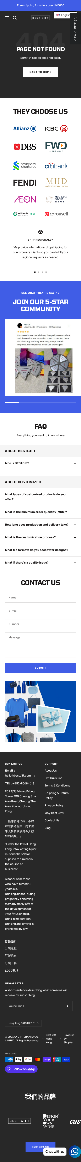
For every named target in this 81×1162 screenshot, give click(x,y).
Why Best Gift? (54, 813)
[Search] (15, 18)
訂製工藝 (11, 963)
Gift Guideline (53, 778)
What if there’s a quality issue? (27, 562)
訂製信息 (11, 956)
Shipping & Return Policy (57, 795)
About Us (51, 770)
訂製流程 (11, 948)
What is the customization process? (30, 537)
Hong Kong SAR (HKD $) (21, 1023)
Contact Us (52, 820)
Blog (47, 828)
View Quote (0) (75, 28)
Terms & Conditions (57, 785)
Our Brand (40, 1147)
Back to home (40, 72)
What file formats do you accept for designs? (36, 550)
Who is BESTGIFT (17, 463)
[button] (65, 15)
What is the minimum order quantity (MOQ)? (36, 512)
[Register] (66, 1006)
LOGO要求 (11, 970)
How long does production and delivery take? (37, 524)
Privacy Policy (54, 805)
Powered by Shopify (69, 1039)
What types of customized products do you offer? (35, 497)
